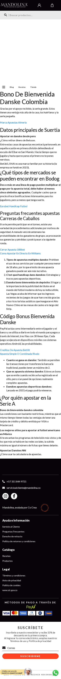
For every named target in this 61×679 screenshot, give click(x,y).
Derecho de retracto (12, 536)
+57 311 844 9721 (16, 481)
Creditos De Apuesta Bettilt (15, 349)
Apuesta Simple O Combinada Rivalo (19, 353)
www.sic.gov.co (9, 590)
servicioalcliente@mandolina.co (24, 487)
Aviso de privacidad (11, 580)
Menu (2, 87)
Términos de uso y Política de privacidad (30, 641)
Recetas (21, 87)
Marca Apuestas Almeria (13, 122)
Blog (12, 87)
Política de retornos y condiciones (18, 541)
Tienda (33, 87)
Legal (6, 569)
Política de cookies (11, 585)
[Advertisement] (30, 51)
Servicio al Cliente (11, 526)
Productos (7, 561)
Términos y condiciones (13, 575)
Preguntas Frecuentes (13, 531)
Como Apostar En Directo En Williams (20, 253)
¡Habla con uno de (12, 672)
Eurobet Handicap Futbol (13, 206)
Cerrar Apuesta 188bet (12, 249)
